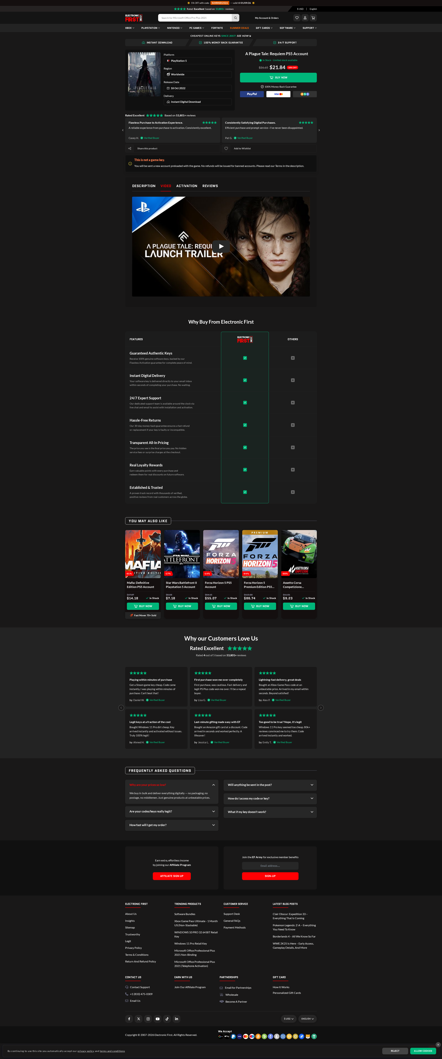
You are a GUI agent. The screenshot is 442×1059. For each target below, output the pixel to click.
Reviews (210, 185)
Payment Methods (235, 927)
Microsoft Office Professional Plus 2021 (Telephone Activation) (194, 963)
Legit (128, 941)
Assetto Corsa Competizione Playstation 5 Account (297, 585)
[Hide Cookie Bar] (438, 1044)
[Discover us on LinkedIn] (176, 1019)
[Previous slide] (121, 708)
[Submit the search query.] (235, 18)
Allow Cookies (423, 1051)
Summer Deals (239, 28)
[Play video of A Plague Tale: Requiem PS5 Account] (221, 246)
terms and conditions (112, 1051)
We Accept (225, 1031)
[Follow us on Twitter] (138, 1019)
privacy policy (86, 1051)
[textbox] (300, 9)
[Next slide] (319, 130)
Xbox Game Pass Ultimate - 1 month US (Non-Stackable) (196, 923)
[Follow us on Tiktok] (167, 1019)
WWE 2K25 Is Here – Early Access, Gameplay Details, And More (293, 945)
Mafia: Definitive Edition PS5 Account (140, 585)
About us (131, 913)
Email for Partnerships (238, 987)
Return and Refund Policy (140, 961)
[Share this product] (129, 148)
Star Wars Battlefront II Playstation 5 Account (181, 585)
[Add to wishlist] (226, 148)
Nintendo (173, 28)
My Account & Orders (266, 17)
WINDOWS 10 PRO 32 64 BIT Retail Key (196, 934)
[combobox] (300, 9)
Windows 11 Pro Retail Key (190, 943)
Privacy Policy (133, 947)
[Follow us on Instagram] (148, 1019)
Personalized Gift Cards (287, 992)
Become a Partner (236, 1001)
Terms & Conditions (136, 954)
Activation (186, 185)
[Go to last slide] (123, 130)
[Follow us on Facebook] (129, 1019)
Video (166, 185)
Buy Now (281, 77)
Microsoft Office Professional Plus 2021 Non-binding (194, 952)
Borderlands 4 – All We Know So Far (294, 936)
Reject (395, 1051)
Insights (130, 920)
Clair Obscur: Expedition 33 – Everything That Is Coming (290, 916)
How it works (281, 987)
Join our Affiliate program (190, 987)
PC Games (195, 28)
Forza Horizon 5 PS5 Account (218, 585)
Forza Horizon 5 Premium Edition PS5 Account (258, 585)
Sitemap (130, 927)
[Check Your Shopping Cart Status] (313, 17)
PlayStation (149, 28)
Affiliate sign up (171, 876)
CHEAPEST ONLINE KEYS (219, 35)
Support (308, 28)
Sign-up (270, 876)
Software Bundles (184, 914)
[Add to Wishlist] (297, 17)
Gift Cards (263, 28)
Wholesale (231, 994)
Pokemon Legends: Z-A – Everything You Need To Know (294, 927)
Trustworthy (132, 934)
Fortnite (217, 28)
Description (143, 185)
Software (286, 28)
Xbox (128, 28)
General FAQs (232, 920)
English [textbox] (313, 9)
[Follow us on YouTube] (157, 1019)
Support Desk (232, 913)
